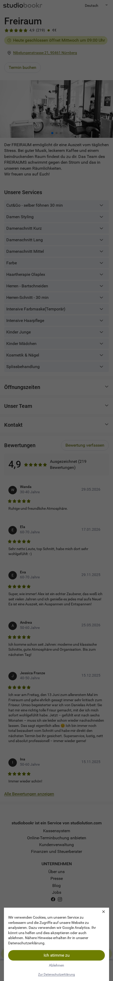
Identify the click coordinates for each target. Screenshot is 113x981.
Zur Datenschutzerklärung (56, 974)
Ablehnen (56, 965)
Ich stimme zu (57, 955)
